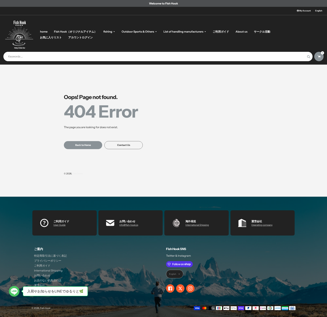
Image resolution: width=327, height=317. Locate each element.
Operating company (261, 225)
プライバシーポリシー (47, 260)
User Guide (59, 225)
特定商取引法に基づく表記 (50, 255)
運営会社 (39, 285)
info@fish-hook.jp (128, 225)
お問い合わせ (42, 275)
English (318, 10)
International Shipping (197, 225)
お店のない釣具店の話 (47, 280)
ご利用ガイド (42, 265)
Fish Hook (77, 173)
